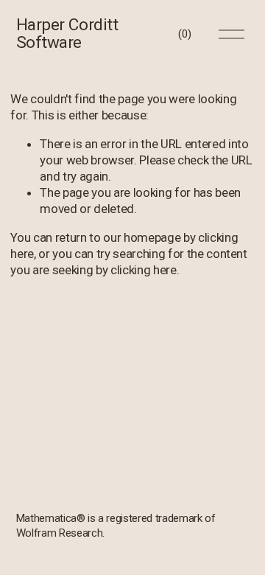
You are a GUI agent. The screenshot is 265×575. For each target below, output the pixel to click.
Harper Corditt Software (67, 34)
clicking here (143, 269)
